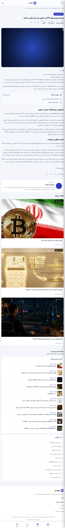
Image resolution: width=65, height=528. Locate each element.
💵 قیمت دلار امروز (32, 446)
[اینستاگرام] (62, 497)
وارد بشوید (49, 354)
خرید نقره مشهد (32, 466)
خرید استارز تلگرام (32, 450)
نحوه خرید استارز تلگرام (32, 473)
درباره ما (62, 505)
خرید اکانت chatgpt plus (32, 462)
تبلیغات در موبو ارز (59, 511)
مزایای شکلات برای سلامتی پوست (32, 470)
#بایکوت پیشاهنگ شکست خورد (50, 99)
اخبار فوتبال (32, 458)
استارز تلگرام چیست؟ (32, 477)
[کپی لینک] (38, 22)
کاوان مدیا (28, 519)
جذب (32, 80)
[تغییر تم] (2, 2)
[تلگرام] (34, 22)
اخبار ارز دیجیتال (56, 8)
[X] (31, 22)
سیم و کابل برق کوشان (32, 442)
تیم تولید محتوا (60, 23)
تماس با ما (61, 508)
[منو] (62, 3)
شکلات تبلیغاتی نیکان (32, 454)
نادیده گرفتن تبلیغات (53, 102)
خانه (63, 8)
